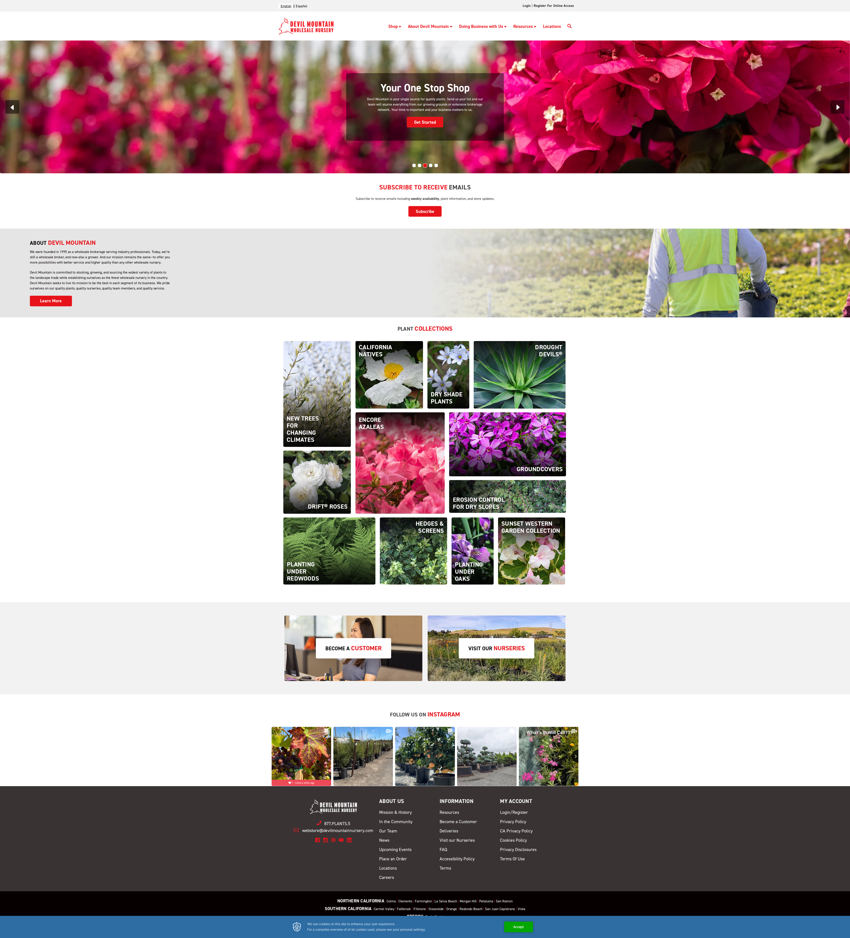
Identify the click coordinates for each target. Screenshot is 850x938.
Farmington (423, 901)
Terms (445, 868)
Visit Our (496, 648)
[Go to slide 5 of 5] (436, 165)
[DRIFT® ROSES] (317, 482)
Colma (391, 901)
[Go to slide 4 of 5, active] (430, 165)
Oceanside (436, 909)
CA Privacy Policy (516, 831)
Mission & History (395, 812)
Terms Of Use (512, 859)
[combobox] (286, 6)
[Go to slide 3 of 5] (425, 165)
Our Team (388, 831)
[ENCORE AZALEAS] (400, 462)
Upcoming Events (395, 849)
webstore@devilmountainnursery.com (337, 830)
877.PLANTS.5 (337, 823)
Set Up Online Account (425, 119)
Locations (552, 26)
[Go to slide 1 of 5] (414, 165)
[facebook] (317, 840)
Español (301, 6)
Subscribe (425, 211)
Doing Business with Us (481, 26)
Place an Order (393, 859)
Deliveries (449, 831)
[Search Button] (569, 26)
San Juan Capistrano (500, 909)
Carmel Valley (384, 909)
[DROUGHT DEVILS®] (520, 374)
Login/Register (514, 812)
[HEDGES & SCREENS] (413, 550)
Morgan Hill (468, 901)
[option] (301, 6)
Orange (451, 909)
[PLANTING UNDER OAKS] (473, 550)
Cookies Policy (513, 840)
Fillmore (419, 909)
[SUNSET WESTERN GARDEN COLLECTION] (531, 550)
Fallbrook (404, 909)
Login (527, 5)
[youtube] (341, 840)
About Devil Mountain (428, 26)
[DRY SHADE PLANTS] (448, 374)
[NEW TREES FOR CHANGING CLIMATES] (317, 393)
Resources (523, 26)
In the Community (395, 821)
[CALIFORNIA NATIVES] (389, 374)
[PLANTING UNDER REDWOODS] (329, 550)
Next (837, 107)
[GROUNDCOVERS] (507, 444)
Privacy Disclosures (518, 849)
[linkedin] (349, 840)
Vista (521, 909)
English (286, 6)
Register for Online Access (554, 5)
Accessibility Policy (457, 859)
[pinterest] (333, 840)
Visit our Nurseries (457, 840)
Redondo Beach (471, 909)
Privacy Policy (513, 821)
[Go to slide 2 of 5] (419, 165)
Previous (12, 107)
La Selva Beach (446, 901)
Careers (386, 877)
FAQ (443, 849)
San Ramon (504, 901)
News (384, 840)
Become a (353, 648)
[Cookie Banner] (425, 927)
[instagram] (325, 840)
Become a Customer (458, 821)
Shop (393, 26)
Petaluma (486, 901)
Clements (405, 901)
